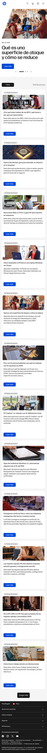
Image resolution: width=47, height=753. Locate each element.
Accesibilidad (37, 740)
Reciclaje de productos (23, 740)
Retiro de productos (8, 740)
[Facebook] (3, 736)
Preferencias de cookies (31, 744)
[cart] (32, 3)
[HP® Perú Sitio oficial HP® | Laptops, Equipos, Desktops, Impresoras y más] (4, 3)
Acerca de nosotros (9, 709)
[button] (16, 71)
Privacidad (5, 742)
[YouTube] (17, 736)
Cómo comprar (7, 715)
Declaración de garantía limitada (12, 744)
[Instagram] (8, 736)
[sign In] (38, 3)
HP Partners (6, 726)
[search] (27, 3)
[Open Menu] (43, 3)
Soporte (4, 721)
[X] (12, 736)
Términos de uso (15, 742)
